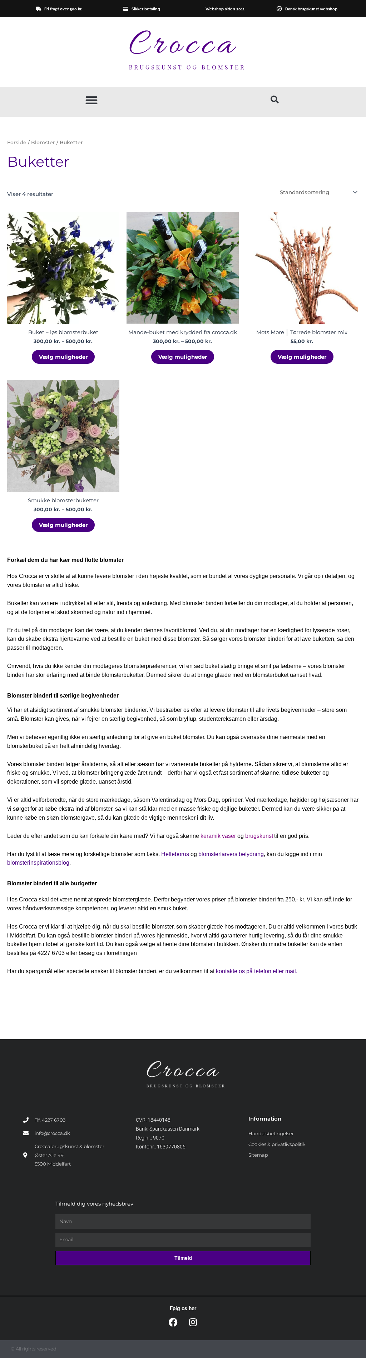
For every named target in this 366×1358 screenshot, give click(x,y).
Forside (16, 142)
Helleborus (175, 854)
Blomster (43, 142)
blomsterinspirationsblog (38, 863)
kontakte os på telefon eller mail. (256, 971)
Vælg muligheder (63, 356)
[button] (91, 100)
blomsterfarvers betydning (231, 854)
